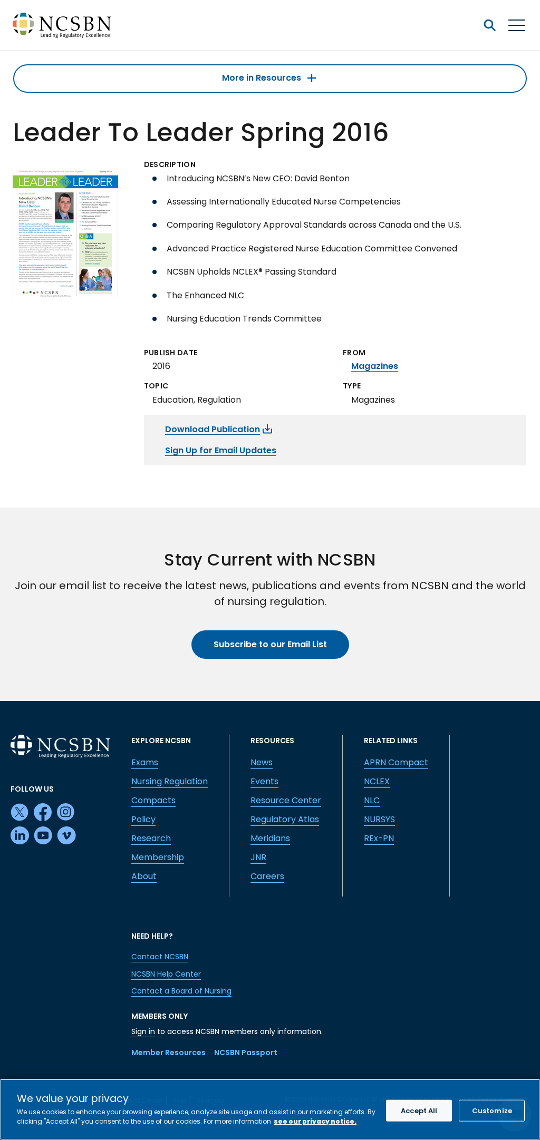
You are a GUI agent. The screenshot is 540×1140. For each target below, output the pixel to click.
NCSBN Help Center (166, 974)
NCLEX (377, 781)
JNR (258, 857)
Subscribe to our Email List (270, 644)
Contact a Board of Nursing (181, 991)
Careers (267, 876)
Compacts (153, 800)
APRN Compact (396, 762)
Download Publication (212, 429)
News (261, 762)
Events (264, 781)
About (144, 876)
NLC (372, 800)
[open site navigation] (489, 25)
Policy (143, 819)
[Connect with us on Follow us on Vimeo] (66, 835)
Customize (492, 1111)
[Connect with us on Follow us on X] (20, 812)
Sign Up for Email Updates (220, 450)
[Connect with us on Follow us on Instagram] (66, 812)
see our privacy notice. (315, 1121)
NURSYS (379, 819)
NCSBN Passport (245, 1052)
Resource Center (285, 800)
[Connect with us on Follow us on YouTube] (43, 835)
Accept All (419, 1111)
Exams (144, 762)
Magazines (374, 366)
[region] (270, 1109)
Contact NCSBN (159, 956)
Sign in (143, 1031)
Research (151, 838)
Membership (157, 857)
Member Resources (168, 1052)
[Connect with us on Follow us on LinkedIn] (20, 835)
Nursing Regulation (169, 781)
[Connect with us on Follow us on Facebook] (43, 812)
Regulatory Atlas (284, 819)
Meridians (270, 838)
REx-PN (379, 838)
